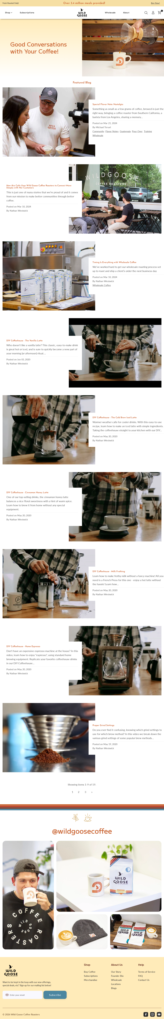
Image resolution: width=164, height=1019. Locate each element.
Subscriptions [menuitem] (27, 12)
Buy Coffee (89, 971)
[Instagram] (152, 1014)
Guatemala (125, 131)
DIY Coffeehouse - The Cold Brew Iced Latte (115, 418)
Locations (116, 984)
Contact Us (143, 980)
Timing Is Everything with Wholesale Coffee (114, 262)
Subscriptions (91, 975)
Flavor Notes (112, 131)
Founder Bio (117, 975)
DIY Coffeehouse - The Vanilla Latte (24, 341)
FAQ (140, 975)
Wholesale (98, 135)
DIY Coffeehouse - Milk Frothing (109, 571)
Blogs (114, 988)
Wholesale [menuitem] (110, 12)
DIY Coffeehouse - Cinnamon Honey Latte (27, 492)
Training (148, 131)
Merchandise (90, 980)
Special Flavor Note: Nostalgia (108, 104)
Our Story (116, 971)
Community (98, 131)
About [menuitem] (126, 12)
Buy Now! (155, 3)
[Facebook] (146, 1014)
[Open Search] (146, 13)
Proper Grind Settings (103, 725)
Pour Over (137, 131)
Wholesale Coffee (102, 285)
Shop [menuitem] (7, 12)
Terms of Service (146, 971)
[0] (159, 12)
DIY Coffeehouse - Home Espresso (23, 646)
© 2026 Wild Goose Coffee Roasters (21, 1014)
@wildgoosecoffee (82, 831)
